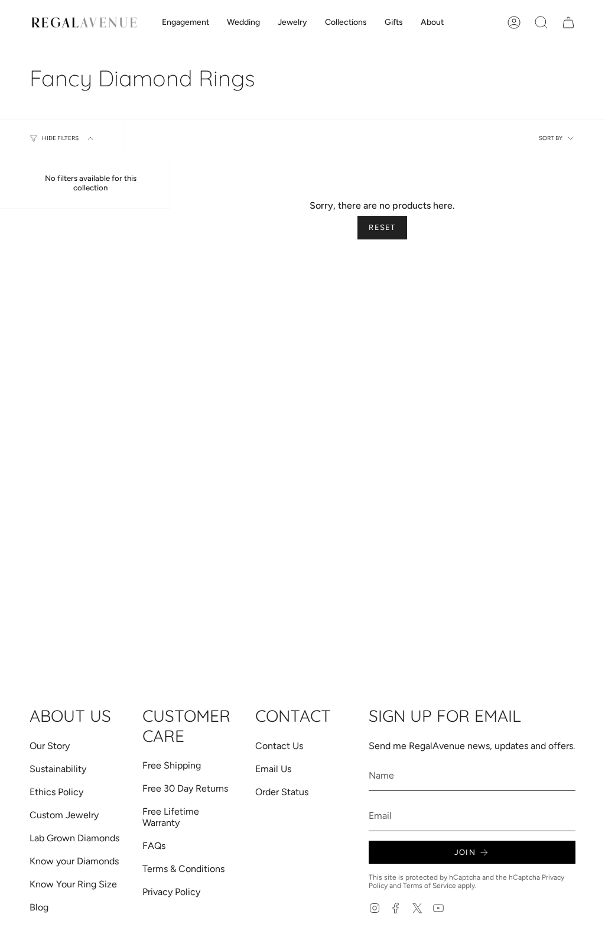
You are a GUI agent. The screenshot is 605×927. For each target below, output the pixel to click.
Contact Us (279, 745)
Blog (39, 907)
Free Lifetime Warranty (170, 817)
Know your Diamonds (74, 861)
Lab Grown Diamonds (74, 838)
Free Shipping (171, 765)
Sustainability (58, 768)
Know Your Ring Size (73, 884)
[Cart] (568, 22)
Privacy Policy (171, 891)
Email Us (273, 768)
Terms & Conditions (183, 868)
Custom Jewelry (64, 815)
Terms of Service (429, 885)
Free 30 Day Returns (185, 788)
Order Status (281, 792)
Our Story (50, 745)
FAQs (153, 845)
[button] (185, 23)
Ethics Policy (56, 792)
